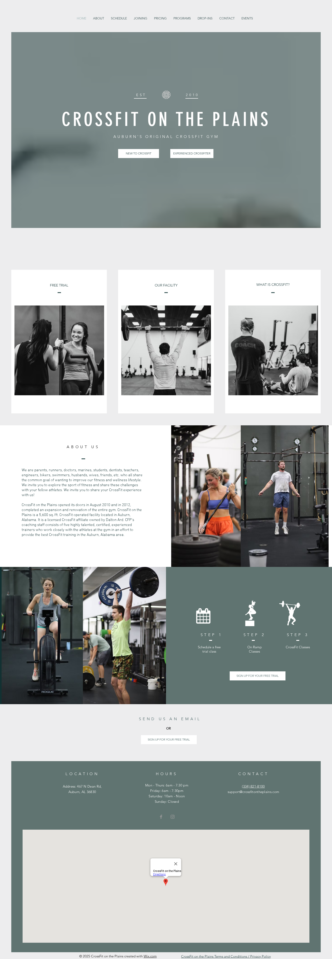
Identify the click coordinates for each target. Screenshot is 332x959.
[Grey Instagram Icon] (172, 816)
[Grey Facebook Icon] (161, 816)
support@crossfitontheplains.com (253, 792)
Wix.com (150, 956)
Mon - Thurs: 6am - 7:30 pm (166, 785)
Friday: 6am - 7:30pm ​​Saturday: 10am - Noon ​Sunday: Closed (167, 796)
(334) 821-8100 (253, 786)
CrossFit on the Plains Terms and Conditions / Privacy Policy (226, 956)
